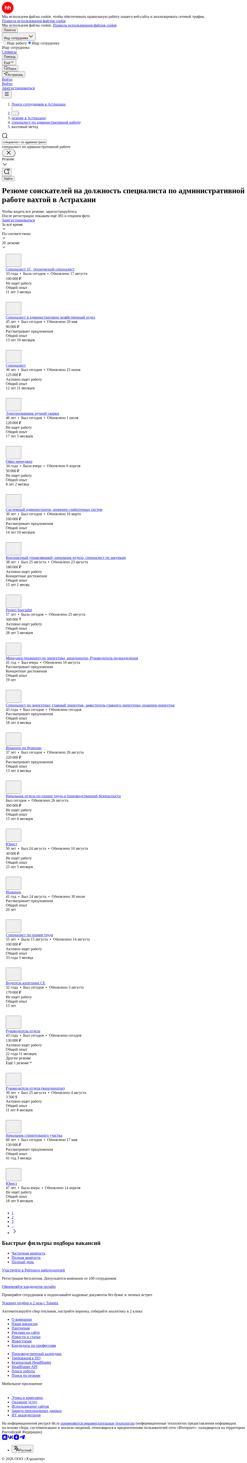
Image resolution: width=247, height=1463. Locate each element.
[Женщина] (13, 260)
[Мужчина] (13, 308)
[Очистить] (8, 153)
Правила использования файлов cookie (85, 25)
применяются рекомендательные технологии (98, 1423)
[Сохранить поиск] (7, 172)
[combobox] (24, 142)
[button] (7, 79)
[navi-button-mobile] (7, 94)
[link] (10, 68)
